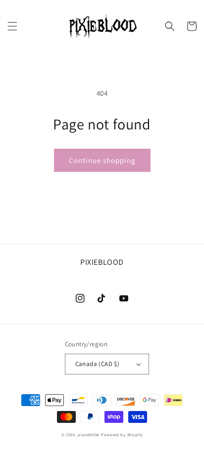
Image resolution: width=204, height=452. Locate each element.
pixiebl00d (89, 434)
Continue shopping (102, 160)
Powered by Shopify (122, 434)
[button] (12, 26)
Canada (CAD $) (97, 364)
